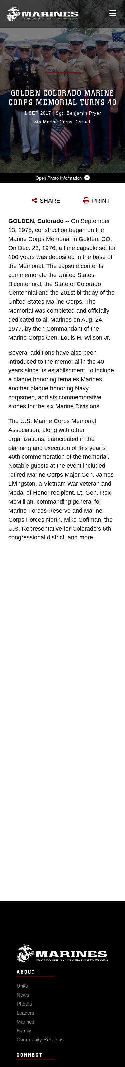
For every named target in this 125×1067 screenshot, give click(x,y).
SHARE (50, 200)
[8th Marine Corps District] (42, 14)
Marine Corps (62, 953)
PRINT (101, 200)
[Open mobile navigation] (112, 13)
